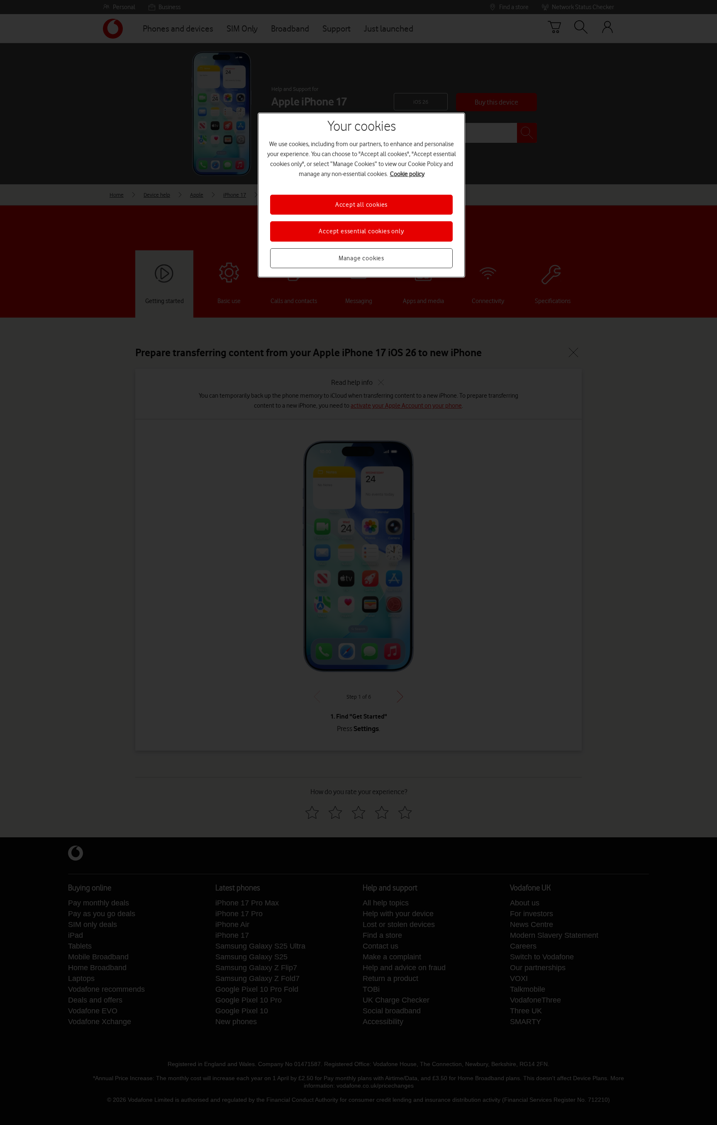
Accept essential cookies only (361, 231)
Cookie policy (407, 174)
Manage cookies (361, 258)
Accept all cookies (361, 204)
